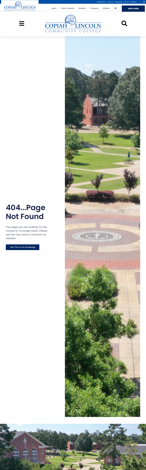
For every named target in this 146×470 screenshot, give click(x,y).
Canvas (110, 2)
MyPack (134, 2)
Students (82, 8)
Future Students (67, 8)
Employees (118, 2)
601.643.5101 (101, 2)
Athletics (106, 8)
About (54, 8)
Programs (94, 8)
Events (127, 2)
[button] (144, 2)
